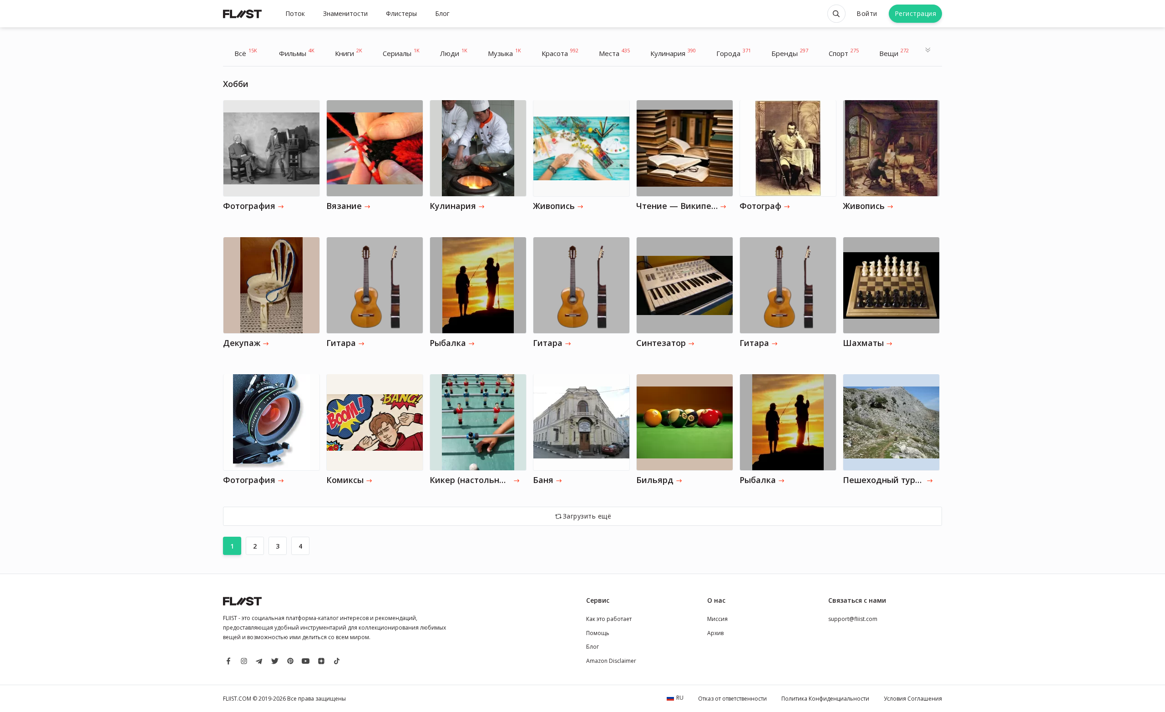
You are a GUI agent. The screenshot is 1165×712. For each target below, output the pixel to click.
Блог (442, 13)
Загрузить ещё (587, 516)
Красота (560, 52)
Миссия (717, 619)
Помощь (597, 633)
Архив (715, 633)
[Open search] (836, 13)
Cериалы (401, 52)
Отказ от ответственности (732, 698)
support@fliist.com (852, 619)
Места (614, 52)
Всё (245, 52)
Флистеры (401, 13)
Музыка (504, 52)
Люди (453, 52)
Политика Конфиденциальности (825, 698)
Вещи (894, 52)
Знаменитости (345, 13)
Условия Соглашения (913, 698)
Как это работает (609, 619)
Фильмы (296, 52)
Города (733, 52)
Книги (348, 52)
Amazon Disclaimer (611, 661)
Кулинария (673, 52)
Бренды (789, 52)
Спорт (844, 52)
